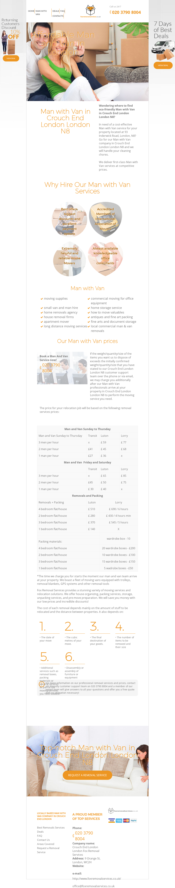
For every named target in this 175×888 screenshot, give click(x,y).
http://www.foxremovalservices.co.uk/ (96, 878)
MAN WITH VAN (41, 13)
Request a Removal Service (87, 775)
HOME (31, 11)
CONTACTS (58, 16)
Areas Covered (45, 844)
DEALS (55, 11)
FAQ (39, 835)
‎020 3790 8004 (51, 367)
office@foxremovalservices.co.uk (93, 886)
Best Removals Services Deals (51, 829)
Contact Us (43, 840)
